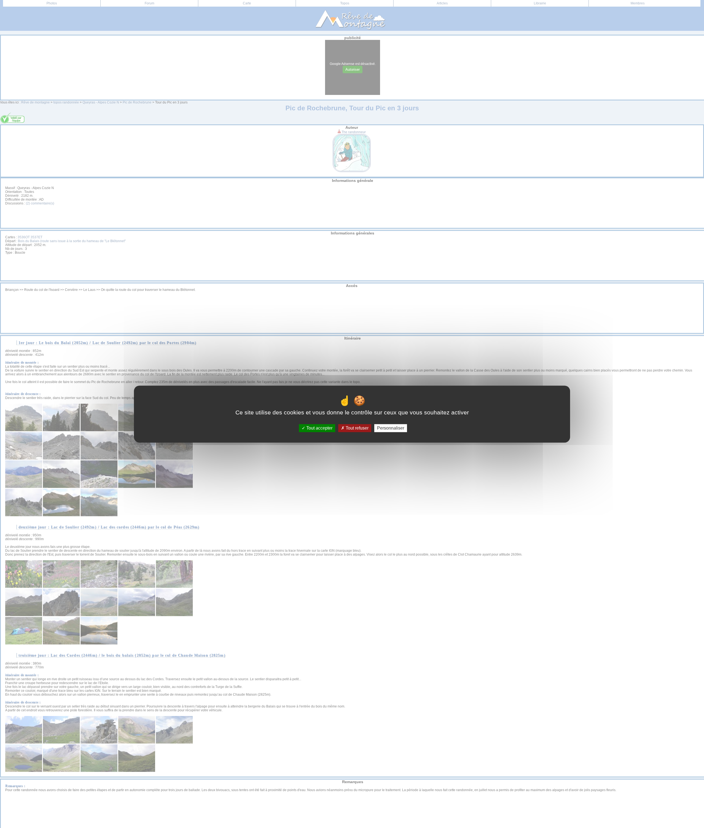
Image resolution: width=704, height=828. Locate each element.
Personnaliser (390, 428)
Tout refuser (357, 428)
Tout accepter (318, 428)
